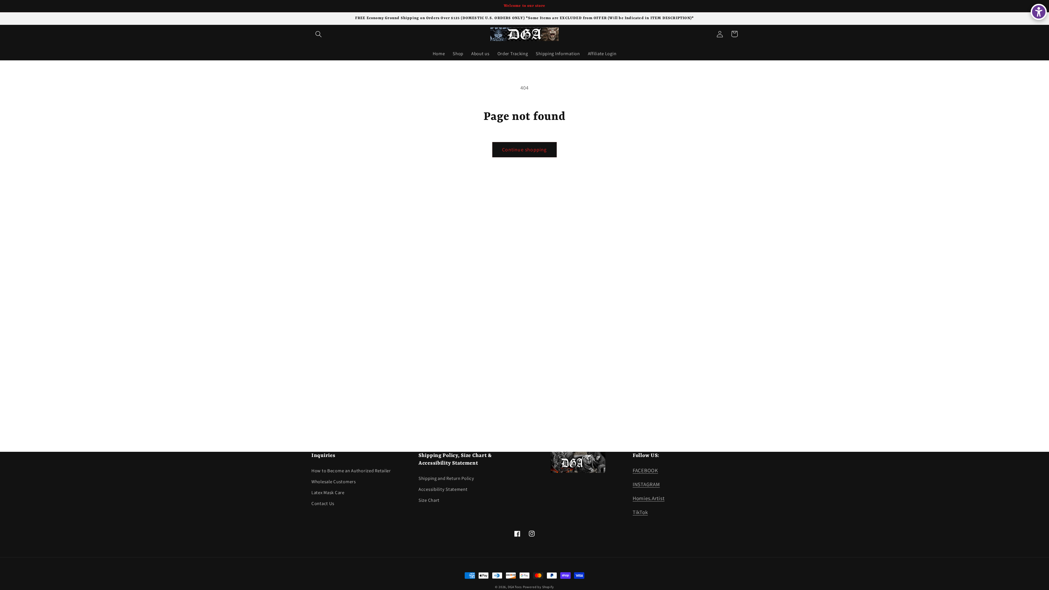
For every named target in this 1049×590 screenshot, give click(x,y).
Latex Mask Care (327, 492)
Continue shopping (524, 149)
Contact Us (322, 503)
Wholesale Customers (333, 482)
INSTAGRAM (646, 484)
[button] (318, 34)
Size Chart (429, 500)
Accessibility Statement (443, 489)
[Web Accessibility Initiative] (1039, 12)
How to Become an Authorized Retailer (351, 471)
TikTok (640, 512)
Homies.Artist (648, 498)
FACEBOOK (645, 470)
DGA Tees (515, 587)
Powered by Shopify (538, 587)
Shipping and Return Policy (446, 478)
